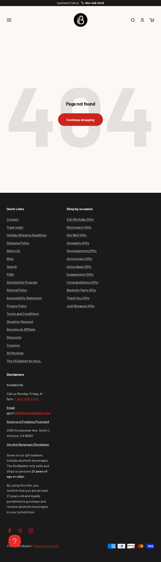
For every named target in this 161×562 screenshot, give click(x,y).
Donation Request (20, 321)
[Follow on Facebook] (9, 531)
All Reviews (15, 353)
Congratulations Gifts (82, 282)
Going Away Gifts (79, 266)
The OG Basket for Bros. (24, 361)
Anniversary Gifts (79, 259)
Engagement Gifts (80, 274)
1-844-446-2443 (26, 399)
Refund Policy (17, 290)
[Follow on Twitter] (20, 531)
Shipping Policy (18, 243)
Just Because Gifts (81, 306)
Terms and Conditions (23, 313)
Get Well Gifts (77, 235)
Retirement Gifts (79, 227)
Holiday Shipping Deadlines (27, 235)
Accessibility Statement (24, 298)
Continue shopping (80, 120)
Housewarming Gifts (82, 251)
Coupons (13, 345)
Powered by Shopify (46, 546)
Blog (10, 259)
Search (12, 266)
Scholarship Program (22, 282)
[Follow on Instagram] (31, 531)
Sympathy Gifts (78, 243)
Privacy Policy (17, 306)
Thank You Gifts (78, 298)
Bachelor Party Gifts (81, 290)
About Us (13, 251)
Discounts (14, 337)
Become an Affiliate (21, 329)
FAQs (10, 274)
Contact (12, 219)
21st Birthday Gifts (80, 219)
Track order (15, 227)
